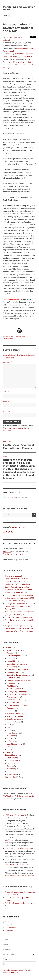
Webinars (10, 772)
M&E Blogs (11, 686)
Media (7, 725)
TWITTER (7, 551)
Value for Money (13, 722)
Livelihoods (11, 683)
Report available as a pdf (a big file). (17, 62)
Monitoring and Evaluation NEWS (13, 970)
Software (10, 711)
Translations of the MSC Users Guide (19, 876)
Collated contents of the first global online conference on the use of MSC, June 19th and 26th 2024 (19, 598)
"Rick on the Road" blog (14, 815)
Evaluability (11, 661)
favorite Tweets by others (13, 554)
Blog (9, 727)
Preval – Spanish (11, 895)
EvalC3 (7, 840)
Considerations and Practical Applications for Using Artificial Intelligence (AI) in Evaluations (17, 581)
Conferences (12, 758)
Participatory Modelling (16, 692)
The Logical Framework (16, 716)
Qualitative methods (15, 700)
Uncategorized (8, 338)
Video (9, 747)
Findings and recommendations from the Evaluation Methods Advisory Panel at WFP (20, 606)
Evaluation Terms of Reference (19, 675)
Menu (6, 15)
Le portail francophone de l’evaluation (20, 892)
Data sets (8, 647)
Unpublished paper (14, 744)
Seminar (10, 766)
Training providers (14, 719)
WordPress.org (11, 930)
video (9, 65)
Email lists (11, 658)
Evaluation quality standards (18, 669)
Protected (9, 752)
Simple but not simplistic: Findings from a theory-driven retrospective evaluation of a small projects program (20, 628)
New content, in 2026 (13, 576)
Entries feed (9, 925)
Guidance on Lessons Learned (19, 680)
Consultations (12, 760)
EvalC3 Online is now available (17, 587)
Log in (7, 922)
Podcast (10, 738)
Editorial (6, 949)
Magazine (11, 736)
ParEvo (7, 859)
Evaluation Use (13, 678)
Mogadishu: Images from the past (18, 848)
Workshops (11, 774)
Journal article (12, 733)
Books (9, 730)
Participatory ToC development (19, 694)
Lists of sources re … (13, 650)
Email (6, 401)
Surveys (6, 964)
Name (6, 392)
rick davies (9, 336)
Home (5, 940)
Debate (10, 763)
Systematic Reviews (15, 714)
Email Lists (7, 959)
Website (6, 411)
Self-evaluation (13, 703)
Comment (7, 362)
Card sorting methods (15, 656)
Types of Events (11, 755)
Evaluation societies (15, 672)
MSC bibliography (14, 689)
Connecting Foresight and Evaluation (20, 617)
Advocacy (10, 653)
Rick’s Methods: (9, 954)
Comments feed (11, 928)
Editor (13, 498)
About (5, 945)
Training (10, 769)
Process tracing (13, 697)
